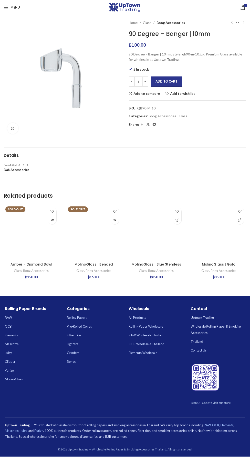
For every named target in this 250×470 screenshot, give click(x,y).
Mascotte (12, 344)
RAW (8, 318)
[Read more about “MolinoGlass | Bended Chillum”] (114, 220)
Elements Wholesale (143, 353)
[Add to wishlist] (52, 211)
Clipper (10, 361)
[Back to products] (237, 23)
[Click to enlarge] (12, 128)
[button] (177, 220)
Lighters (72, 344)
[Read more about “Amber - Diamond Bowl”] (52, 220)
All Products (137, 318)
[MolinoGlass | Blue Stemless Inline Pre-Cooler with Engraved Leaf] (156, 232)
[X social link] (148, 124)
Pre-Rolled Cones (79, 326)
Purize (9, 370)
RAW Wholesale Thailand (147, 335)
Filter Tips (74, 335)
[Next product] (243, 23)
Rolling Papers (77, 318)
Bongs (71, 361)
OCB (8, 326)
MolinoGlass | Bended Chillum (93, 267)
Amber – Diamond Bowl (31, 264)
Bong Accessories (170, 23)
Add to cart (166, 81)
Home (133, 23)
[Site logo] (125, 7)
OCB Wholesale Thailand (146, 344)
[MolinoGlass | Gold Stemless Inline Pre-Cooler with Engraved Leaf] (218, 232)
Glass (147, 23)
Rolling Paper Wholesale (146, 326)
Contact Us (199, 350)
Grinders (73, 353)
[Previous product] (232, 23)
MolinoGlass (14, 379)
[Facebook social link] (142, 124)
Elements (11, 335)
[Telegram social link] (154, 124)
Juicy (8, 353)
